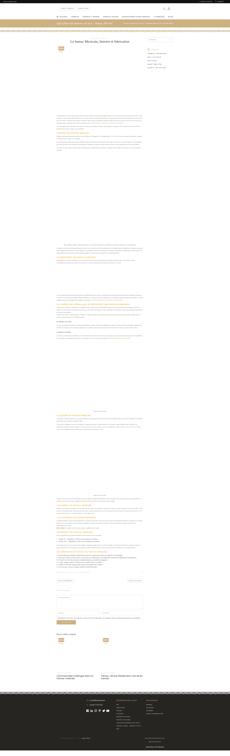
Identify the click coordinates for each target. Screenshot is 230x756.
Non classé (152, 61)
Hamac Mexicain (62, 572)
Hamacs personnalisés (154, 713)
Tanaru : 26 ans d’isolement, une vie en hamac (122, 677)
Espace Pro (120, 707)
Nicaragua (150, 707)
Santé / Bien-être (155, 64)
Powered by (155, 747)
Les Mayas (114, 136)
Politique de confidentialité (155, 738)
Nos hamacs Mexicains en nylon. (119, 338)
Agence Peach (86, 738)
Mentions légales (155, 741)
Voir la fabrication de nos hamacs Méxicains (107, 300)
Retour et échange (123, 719)
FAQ (117, 704)
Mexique (149, 704)
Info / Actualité (154, 57)
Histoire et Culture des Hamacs (79, 572)
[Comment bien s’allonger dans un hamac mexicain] (77, 653)
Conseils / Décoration (64, 673)
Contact (119, 710)
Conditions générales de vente (128, 723)
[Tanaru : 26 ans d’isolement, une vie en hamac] (122, 653)
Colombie (149, 710)
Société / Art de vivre (97, 38)
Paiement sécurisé (123, 716)
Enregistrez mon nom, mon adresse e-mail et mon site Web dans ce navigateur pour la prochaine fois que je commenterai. (99, 618)
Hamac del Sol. (131, 427)
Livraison (119, 713)
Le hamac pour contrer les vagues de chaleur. (107, 123)
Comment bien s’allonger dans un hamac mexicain (75, 677)
